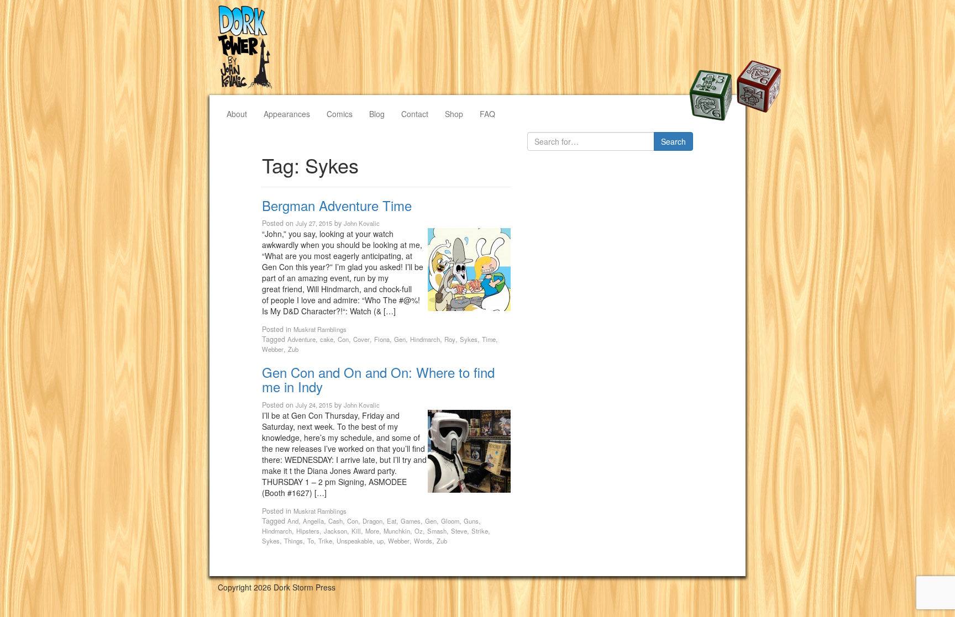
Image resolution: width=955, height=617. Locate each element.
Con (343, 339)
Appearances (287, 113)
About (237, 113)
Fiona (382, 339)
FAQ (487, 113)
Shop (454, 113)
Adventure (301, 339)
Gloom (450, 520)
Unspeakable (354, 540)
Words (423, 540)
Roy (449, 339)
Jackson (335, 530)
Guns (471, 520)
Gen (400, 339)
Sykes (469, 339)
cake (326, 339)
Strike (479, 530)
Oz (418, 530)
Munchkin (397, 530)
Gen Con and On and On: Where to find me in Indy (378, 379)
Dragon (372, 520)
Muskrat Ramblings (320, 329)
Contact (414, 113)
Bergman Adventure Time (337, 205)
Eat (391, 520)
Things (293, 540)
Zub (293, 349)
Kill (356, 530)
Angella (313, 520)
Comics (340, 113)
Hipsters (307, 530)
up (380, 540)
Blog (377, 113)
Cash (335, 520)
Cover (361, 339)
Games (411, 520)
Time (489, 339)
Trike (325, 540)
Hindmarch (425, 339)
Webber (273, 349)
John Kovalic (362, 223)
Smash (437, 530)
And (292, 520)
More (372, 530)
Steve (459, 530)
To (310, 540)
